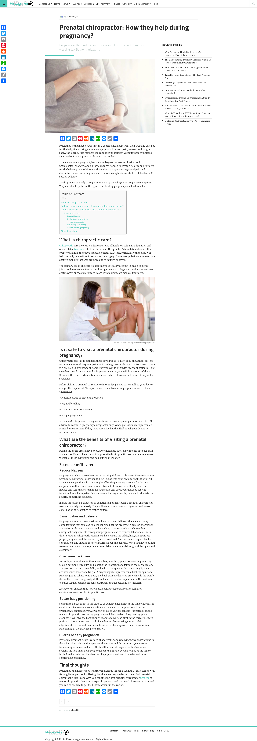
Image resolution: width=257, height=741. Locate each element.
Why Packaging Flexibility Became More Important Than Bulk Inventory (184, 53)
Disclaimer (127, 730)
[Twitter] (4, 33)
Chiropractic (66, 245)
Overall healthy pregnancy (78, 227)
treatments (80, 249)
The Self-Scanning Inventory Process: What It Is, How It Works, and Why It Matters (188, 61)
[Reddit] (4, 51)
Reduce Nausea (73, 216)
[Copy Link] (4, 75)
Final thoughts (69, 231)
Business (77, 3)
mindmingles (72, 16)
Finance (116, 3)
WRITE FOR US (163, 730)
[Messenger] (4, 69)
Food (155, 3)
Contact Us (44, 3)
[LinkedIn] (4, 57)
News (65, 3)
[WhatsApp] (4, 63)
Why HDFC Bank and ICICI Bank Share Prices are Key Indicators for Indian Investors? (188, 114)
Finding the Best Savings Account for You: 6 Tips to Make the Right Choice (188, 107)
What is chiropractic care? (74, 202)
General (126, 3)
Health (75, 710)
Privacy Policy (148, 730)
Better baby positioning (76, 224)
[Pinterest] (4, 45)
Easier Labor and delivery (77, 219)
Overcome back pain (75, 222)
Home (57, 3)
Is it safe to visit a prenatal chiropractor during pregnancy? (92, 205)
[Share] (4, 81)
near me (144, 677)
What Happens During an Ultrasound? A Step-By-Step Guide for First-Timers (188, 99)
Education (89, 3)
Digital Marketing (142, 3)
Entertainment (103, 3)
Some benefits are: (72, 213)
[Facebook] (4, 27)
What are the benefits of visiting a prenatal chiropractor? (91, 209)
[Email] (4, 39)
